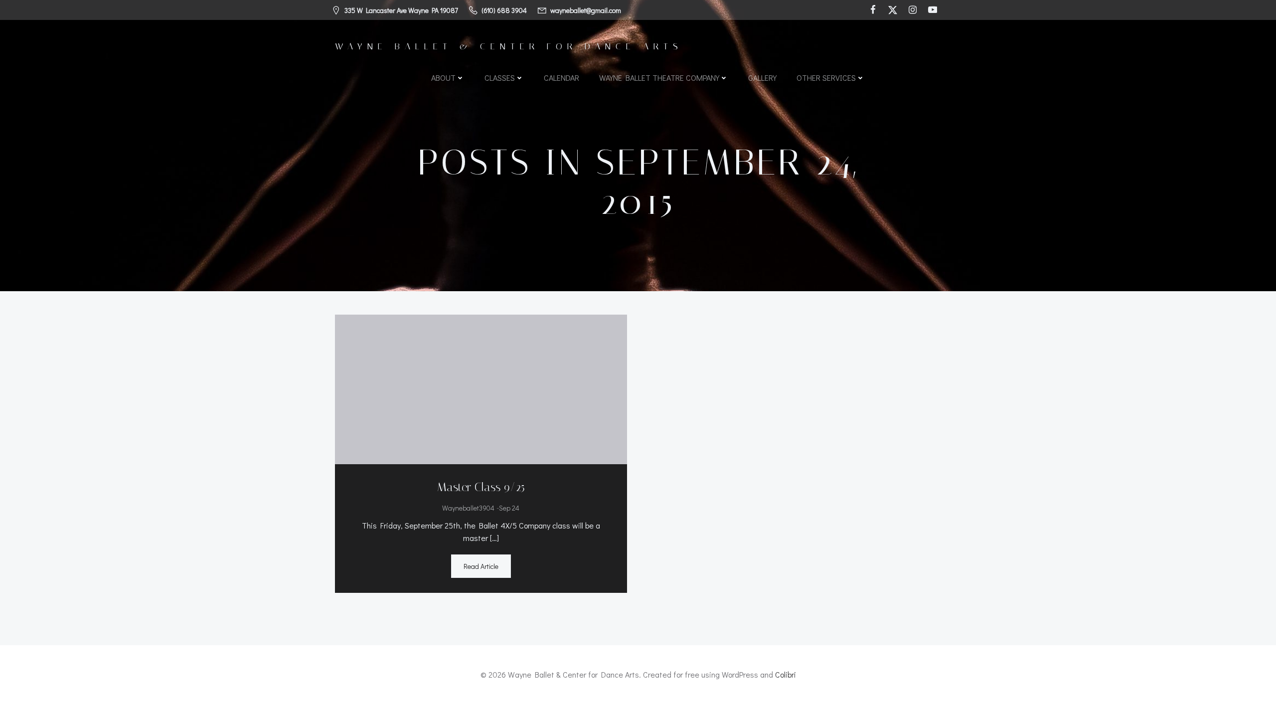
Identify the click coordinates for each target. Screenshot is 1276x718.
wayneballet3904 (468, 508)
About (443, 77)
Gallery (762, 77)
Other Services (826, 77)
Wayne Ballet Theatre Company (659, 77)
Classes (499, 77)
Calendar (561, 77)
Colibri (785, 674)
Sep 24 (509, 508)
